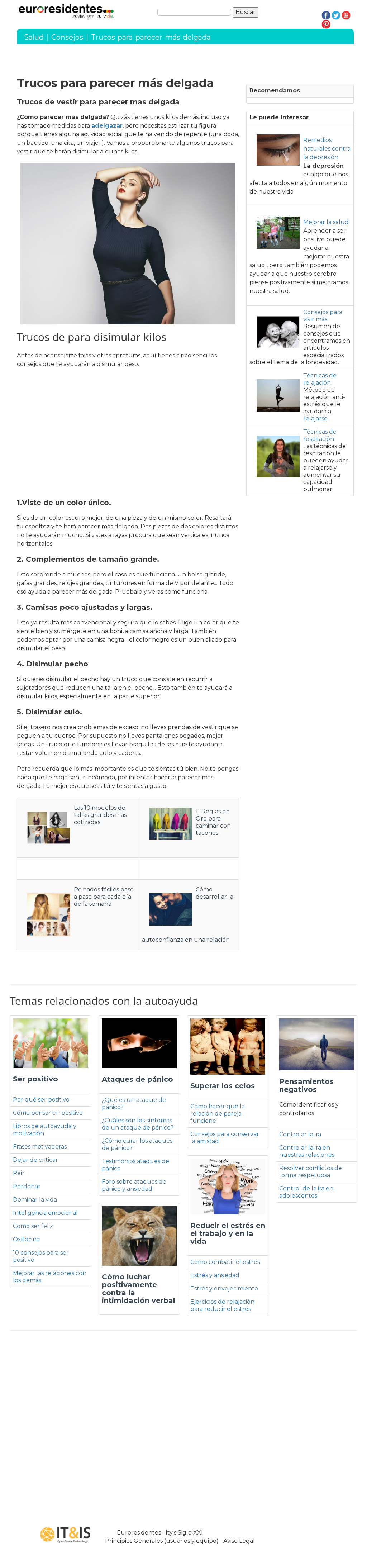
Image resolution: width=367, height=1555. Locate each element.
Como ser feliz (33, 1226)
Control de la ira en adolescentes (306, 1192)
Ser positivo (35, 1079)
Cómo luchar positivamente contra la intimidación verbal (138, 1289)
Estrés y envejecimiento (224, 1288)
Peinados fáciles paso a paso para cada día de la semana (104, 896)
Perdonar (26, 1186)
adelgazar (107, 125)
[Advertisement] (128, 434)
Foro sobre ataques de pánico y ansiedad (134, 1185)
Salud (34, 37)
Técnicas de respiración (320, 435)
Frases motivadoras (40, 1146)
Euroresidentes (139, 1532)
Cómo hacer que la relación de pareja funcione (217, 1113)
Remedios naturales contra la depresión (327, 149)
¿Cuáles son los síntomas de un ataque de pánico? (137, 1124)
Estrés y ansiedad (214, 1275)
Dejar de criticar (35, 1159)
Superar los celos (222, 1085)
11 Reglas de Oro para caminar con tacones (213, 822)
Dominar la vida (35, 1199)
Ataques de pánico (137, 1079)
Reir (18, 1173)
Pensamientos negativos (306, 1085)
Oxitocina (26, 1239)
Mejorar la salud (326, 222)
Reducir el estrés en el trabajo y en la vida (227, 1233)
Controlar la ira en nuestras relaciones (306, 1151)
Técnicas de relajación (320, 379)
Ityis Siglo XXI (184, 1532)
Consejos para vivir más (322, 316)
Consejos (67, 37)
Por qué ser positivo (41, 1099)
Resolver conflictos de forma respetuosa (310, 1172)
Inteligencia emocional (45, 1212)
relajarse (315, 418)
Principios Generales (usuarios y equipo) (162, 1540)
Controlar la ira (300, 1134)
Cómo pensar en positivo (48, 1112)
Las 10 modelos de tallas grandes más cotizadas (100, 815)
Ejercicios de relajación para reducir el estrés (222, 1305)
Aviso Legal (239, 1540)
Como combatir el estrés (225, 1262)
